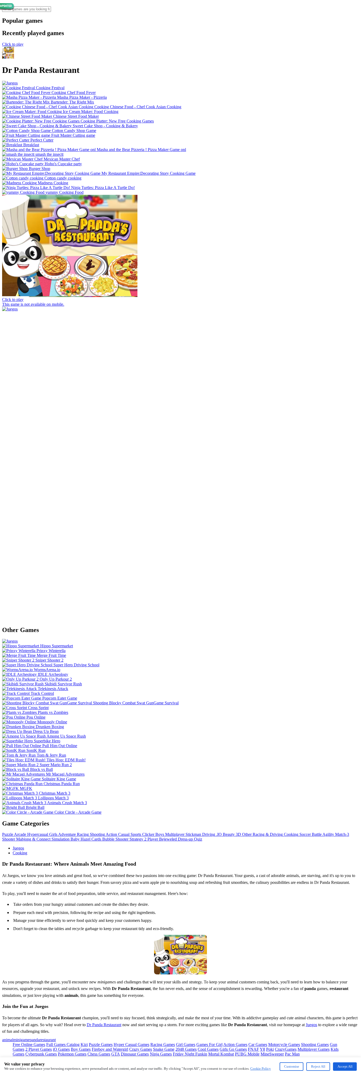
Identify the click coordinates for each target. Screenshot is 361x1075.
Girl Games (185, 1044)
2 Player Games (38, 1049)
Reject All (318, 1066)
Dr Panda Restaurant (104, 1024)
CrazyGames (286, 1049)
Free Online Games (29, 1044)
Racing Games (162, 1044)
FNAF (253, 1049)
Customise (291, 1066)
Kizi (84, 1044)
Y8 (262, 1049)
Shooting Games (315, 1044)
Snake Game (163, 1049)
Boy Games (81, 1049)
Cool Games (208, 1049)
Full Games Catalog (63, 1044)
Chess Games (98, 1054)
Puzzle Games (101, 1044)
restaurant (48, 1040)
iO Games (61, 1049)
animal (7, 1040)
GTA (115, 1054)
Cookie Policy (260, 1069)
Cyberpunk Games (41, 1054)
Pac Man (292, 1054)
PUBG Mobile (247, 1054)
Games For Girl (209, 1044)
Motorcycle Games (284, 1044)
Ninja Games (161, 1054)
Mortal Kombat (221, 1054)
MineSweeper (272, 1054)
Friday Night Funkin (190, 1054)
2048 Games (186, 1049)
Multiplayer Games (314, 1049)
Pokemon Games (72, 1054)
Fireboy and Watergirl (110, 1049)
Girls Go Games (233, 1049)
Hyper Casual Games (131, 1044)
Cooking (20, 853)
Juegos (18, 848)
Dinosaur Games (135, 1054)
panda (35, 1040)
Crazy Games (140, 1049)
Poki (270, 1049)
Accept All (345, 1066)
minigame (21, 1040)
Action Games (235, 1044)
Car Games (257, 1044)
